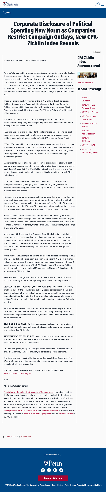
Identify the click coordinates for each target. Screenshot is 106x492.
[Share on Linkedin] (14, 427)
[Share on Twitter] (9, 427)
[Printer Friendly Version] (97, 52)
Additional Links (52, 455)
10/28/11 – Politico (90, 112)
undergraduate (10, 411)
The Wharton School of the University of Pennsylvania (28, 392)
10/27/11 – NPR (89, 145)
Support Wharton (53, 478)
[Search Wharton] (97, 4)
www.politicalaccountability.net (18, 374)
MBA (20, 411)
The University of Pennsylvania (38, 485)
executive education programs (37, 414)
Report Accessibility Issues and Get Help (86, 485)
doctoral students (50, 411)
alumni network (66, 414)
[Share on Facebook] (5, 427)
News (54, 485)
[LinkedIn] (55, 470)
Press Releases (26, 436)
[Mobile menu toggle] (102, 4)
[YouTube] (61, 470)
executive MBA (30, 411)
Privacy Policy (63, 485)
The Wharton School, (18, 485)
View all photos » (85, 83)
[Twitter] (43, 470)
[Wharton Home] (10, 4)
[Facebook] (49, 470)
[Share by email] (19, 427)
